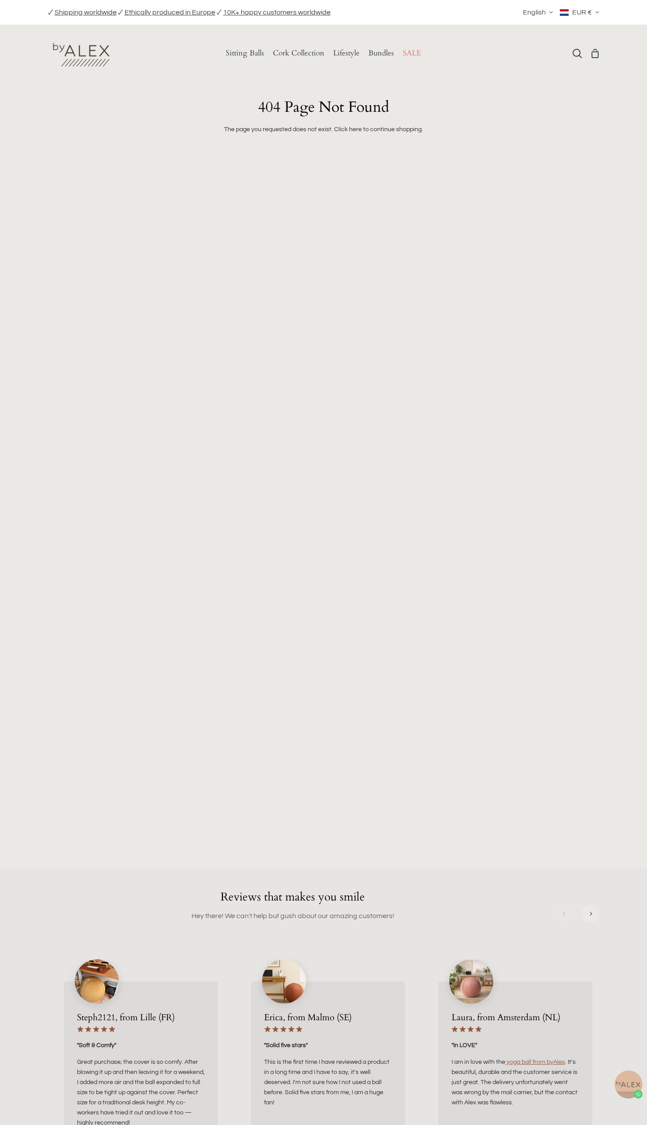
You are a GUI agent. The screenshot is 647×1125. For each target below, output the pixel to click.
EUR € (582, 12)
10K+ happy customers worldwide (277, 12)
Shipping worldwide (86, 12)
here (355, 129)
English (534, 12)
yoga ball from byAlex (535, 1062)
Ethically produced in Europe (170, 12)
